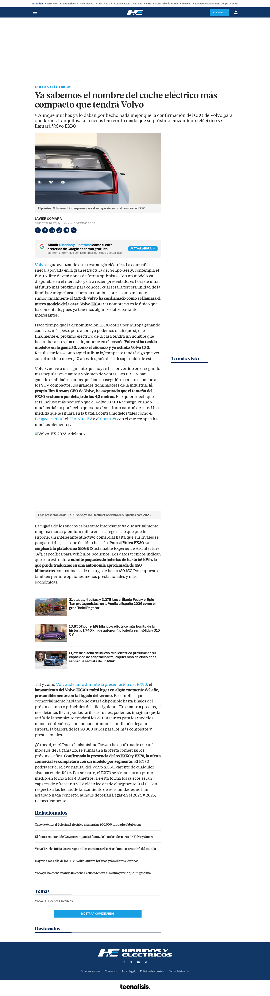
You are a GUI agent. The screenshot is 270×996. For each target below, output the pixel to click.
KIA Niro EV (80, 419)
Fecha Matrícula (179, 971)
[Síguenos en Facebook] (124, 962)
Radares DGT (87, 3)
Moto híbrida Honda (166, 3)
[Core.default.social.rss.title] (145, 962)
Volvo (40, 265)
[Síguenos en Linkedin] (138, 962)
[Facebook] (38, 230)
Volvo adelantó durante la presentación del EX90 (101, 684)
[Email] (74, 230)
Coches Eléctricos (53, 87)
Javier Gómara (48, 219)
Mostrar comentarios (98, 913)
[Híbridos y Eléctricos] (135, 953)
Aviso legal (128, 971)
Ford (148, 3)
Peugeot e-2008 (49, 419)
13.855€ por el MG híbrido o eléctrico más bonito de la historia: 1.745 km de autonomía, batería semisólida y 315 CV (114, 630)
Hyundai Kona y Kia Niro (127, 3)
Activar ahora (141, 248)
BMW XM (104, 3)
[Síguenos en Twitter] (131, 962)
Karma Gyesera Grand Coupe (211, 3)
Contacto (110, 971)
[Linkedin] (52, 230)
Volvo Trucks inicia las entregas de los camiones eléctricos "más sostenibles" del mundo (95, 848)
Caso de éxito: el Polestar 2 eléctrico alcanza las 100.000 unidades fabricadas (88, 824)
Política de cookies (152, 971)
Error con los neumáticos (61, 3)
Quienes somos (90, 971)
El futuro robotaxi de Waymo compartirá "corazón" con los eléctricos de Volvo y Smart (94, 836)
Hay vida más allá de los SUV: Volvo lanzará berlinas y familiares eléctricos (86, 861)
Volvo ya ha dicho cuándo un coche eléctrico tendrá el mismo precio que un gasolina (93, 873)
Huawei (186, 3)
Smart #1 (108, 419)
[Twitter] (45, 230)
